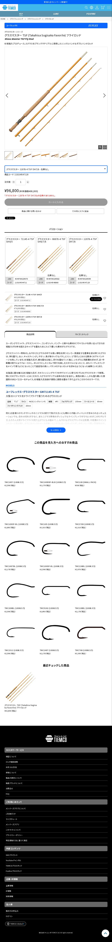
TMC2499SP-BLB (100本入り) (53, 482)
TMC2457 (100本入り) (14, 482)
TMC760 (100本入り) (84, 650)
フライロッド (49, 19)
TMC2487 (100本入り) (49, 650)
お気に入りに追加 (81, 211)
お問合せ (9, 788)
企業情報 (9, 885)
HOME (3, 19)
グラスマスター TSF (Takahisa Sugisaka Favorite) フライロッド (21, 706)
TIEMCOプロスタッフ (14, 865)
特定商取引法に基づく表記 (16, 840)
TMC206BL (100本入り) (15, 608)
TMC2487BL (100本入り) (15, 566)
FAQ (7, 794)
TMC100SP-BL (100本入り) (52, 566)
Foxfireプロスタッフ (14, 871)
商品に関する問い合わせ (31, 211)
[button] (8, 95)
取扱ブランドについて (14, 783)
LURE (56, 13)
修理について (11, 772)
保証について (11, 756)
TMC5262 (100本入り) (49, 608)
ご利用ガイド (11, 813)
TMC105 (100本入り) (49, 524)
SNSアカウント (12, 855)
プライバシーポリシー (14, 835)
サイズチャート (11, 819)
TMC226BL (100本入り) (85, 566)
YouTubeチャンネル (13, 860)
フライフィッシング (16, 19)
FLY (21, 13)
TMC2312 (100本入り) (14, 650)
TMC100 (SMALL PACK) (85, 482)
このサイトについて (13, 829)
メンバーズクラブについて (16, 808)
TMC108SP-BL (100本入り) (16, 524)
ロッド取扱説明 (12, 762)
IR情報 (8, 891)
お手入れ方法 (11, 767)
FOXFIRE (90, 13)
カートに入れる (96, 299)
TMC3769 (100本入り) (84, 524)
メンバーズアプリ (12, 824)
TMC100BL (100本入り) (85, 608)
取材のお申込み (12, 911)
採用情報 (9, 896)
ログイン (9, 916)
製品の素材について (14, 778)
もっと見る (56, 430)
